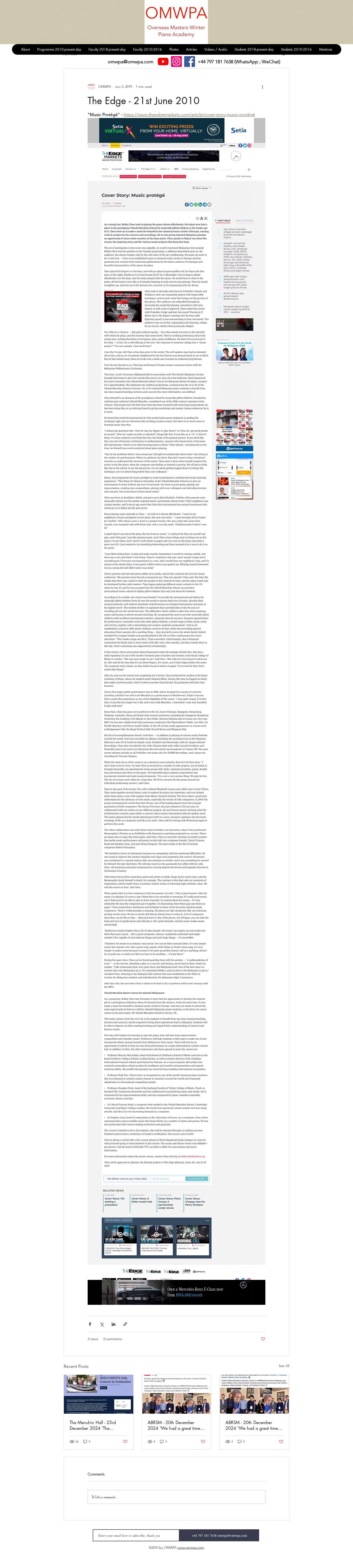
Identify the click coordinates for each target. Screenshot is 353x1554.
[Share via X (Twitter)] (101, 1324)
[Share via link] (125, 1324)
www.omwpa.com (191, 1547)
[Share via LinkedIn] (113, 1324)
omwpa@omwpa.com (130, 62)
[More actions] (262, 86)
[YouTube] (163, 61)
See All (284, 1366)
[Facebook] (189, 61)
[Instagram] (176, 61)
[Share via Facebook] (90, 1324)
